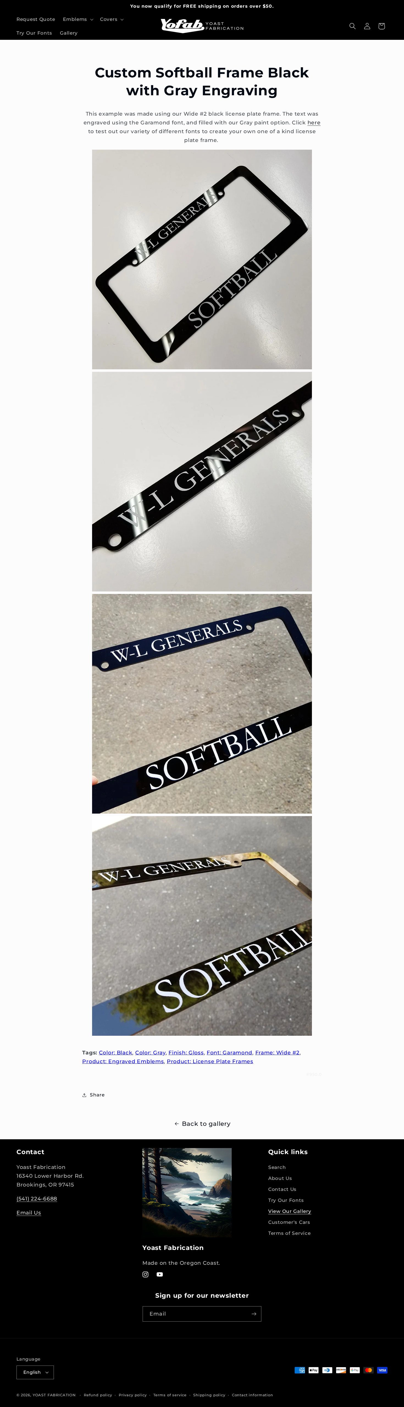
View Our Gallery (289, 1211)
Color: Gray (150, 1052)
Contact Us (282, 1189)
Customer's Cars (289, 1222)
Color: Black (115, 1052)
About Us (280, 1178)
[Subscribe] (254, 1314)
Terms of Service (289, 1233)
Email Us (28, 1212)
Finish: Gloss (186, 1052)
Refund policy (98, 1395)
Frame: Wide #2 (277, 1052)
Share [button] (97, 1095)
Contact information (252, 1395)
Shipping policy (209, 1395)
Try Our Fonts (286, 1200)
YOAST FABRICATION (54, 1395)
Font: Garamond (229, 1052)
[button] (77, 19)
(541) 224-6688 (36, 1198)
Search (277, 1167)
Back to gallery (206, 1123)
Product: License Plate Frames (210, 1061)
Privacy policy (133, 1395)
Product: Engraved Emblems (123, 1061)
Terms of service (170, 1395)
